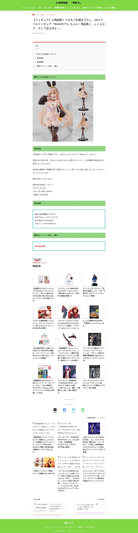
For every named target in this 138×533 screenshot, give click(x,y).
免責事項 (80, 527)
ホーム (25, 8)
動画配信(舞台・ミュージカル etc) (67, 8)
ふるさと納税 (110, 8)
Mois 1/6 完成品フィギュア (47, 54)
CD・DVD (48, 8)
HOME (70, 523)
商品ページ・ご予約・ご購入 (47, 66)
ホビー (33, 8)
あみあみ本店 (40, 246)
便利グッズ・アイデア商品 (92, 8)
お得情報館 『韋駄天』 (69, 2)
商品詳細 (40, 58)
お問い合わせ (89, 527)
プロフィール (54, 527)
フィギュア (101, 418)
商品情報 (40, 62)
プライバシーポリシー (68, 527)
